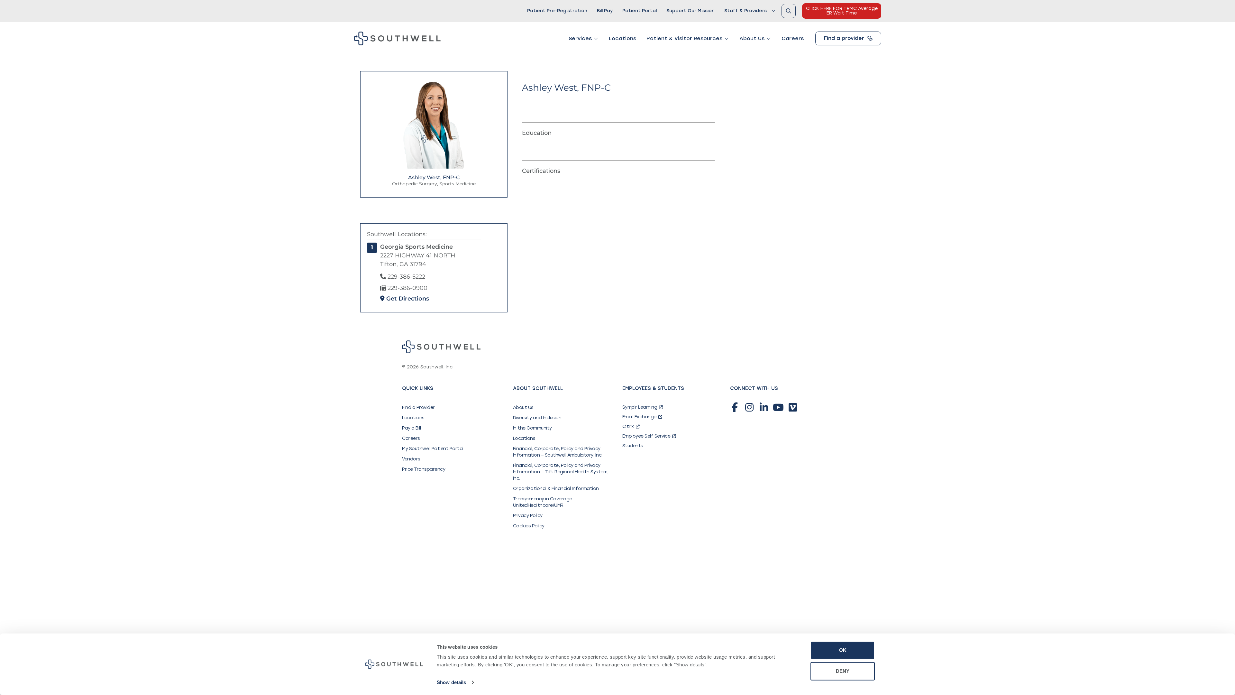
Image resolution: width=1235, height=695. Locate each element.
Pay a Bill (411, 428)
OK (842, 650)
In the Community (532, 428)
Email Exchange (639, 417)
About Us (523, 407)
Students (632, 446)
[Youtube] (778, 407)
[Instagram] (749, 407)
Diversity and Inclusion (537, 418)
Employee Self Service (646, 436)
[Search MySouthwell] (789, 11)
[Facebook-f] (735, 407)
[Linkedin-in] (764, 407)
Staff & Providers (745, 11)
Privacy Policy (528, 515)
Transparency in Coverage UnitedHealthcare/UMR (542, 502)
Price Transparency (423, 469)
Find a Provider (418, 407)
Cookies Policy (528, 526)
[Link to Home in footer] (441, 346)
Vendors (411, 459)
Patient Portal (639, 11)
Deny (842, 671)
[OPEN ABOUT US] (768, 38)
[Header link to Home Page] (397, 38)
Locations (413, 418)
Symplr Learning (639, 407)
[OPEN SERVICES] (596, 38)
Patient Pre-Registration (557, 11)
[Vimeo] (793, 407)
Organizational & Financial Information (556, 488)
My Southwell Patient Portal (432, 448)
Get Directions (407, 298)
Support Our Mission (690, 11)
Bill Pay (605, 11)
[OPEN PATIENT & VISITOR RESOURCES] (726, 38)
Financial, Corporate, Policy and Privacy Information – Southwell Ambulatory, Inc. (557, 452)
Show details (451, 682)
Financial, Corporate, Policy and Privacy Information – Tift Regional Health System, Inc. (560, 472)
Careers (411, 438)
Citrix (628, 426)
